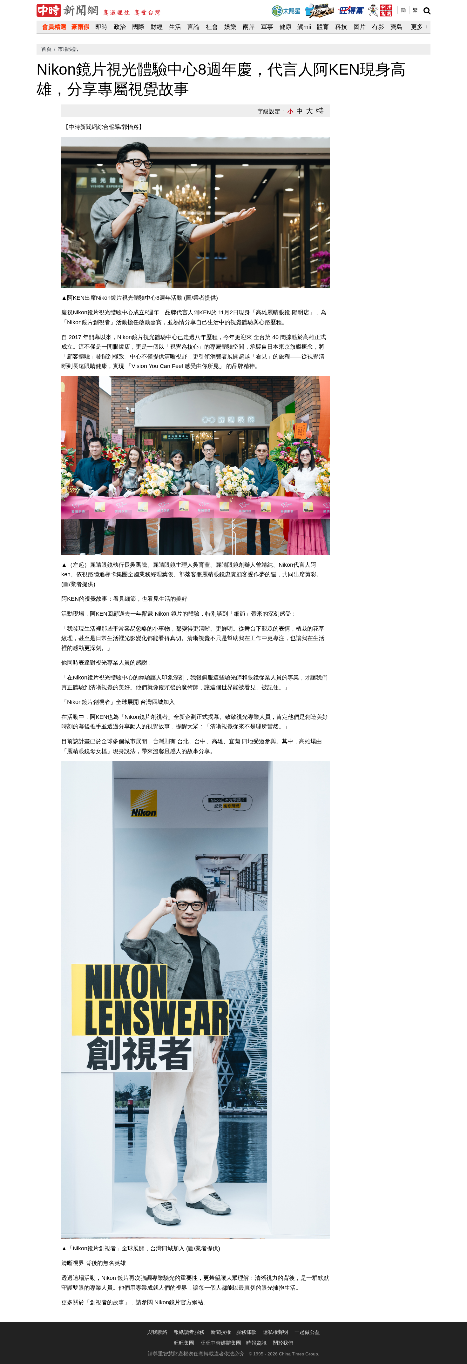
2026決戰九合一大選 (319, 10)
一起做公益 (307, 1332)
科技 (341, 26)
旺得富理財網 (351, 9)
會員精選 (54, 26)
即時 (101, 26)
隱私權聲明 (275, 1332)
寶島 (396, 26)
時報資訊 (256, 1343)
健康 (286, 26)
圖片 (360, 26)
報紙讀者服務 (189, 1332)
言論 (193, 26)
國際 (138, 26)
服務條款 (246, 1332)
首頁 (46, 49)
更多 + (419, 26)
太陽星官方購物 (286, 11)
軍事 (267, 26)
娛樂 (230, 26)
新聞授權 (221, 1332)
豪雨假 (80, 26)
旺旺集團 (184, 1343)
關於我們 (283, 1343)
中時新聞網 (98, 10)
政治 (120, 26)
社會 (212, 26)
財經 (157, 26)
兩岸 (249, 26)
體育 (323, 26)
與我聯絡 (157, 1332)
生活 (175, 26)
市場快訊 (68, 49)
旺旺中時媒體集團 (379, 10)
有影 (378, 26)
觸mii (304, 26)
